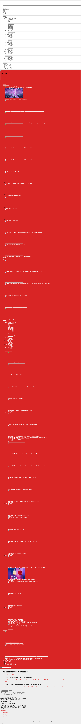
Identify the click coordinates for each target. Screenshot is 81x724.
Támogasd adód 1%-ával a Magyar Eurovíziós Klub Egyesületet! (19, 147)
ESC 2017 (10, 38)
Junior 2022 (10, 54)
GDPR (4, 718)
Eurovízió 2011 (11, 26)
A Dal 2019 (10, 46)
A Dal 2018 (10, 43)
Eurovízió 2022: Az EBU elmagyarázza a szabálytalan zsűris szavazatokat (23, 501)
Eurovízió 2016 (8, 34)
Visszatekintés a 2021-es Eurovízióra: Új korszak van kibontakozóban (22, 424)
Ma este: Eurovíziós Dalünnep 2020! (15, 374)
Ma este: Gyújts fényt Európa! (14, 362)
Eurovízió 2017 (8, 37)
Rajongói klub (8, 65)
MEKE (4, 10)
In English (5, 63)
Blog (4, 14)
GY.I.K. (6, 66)
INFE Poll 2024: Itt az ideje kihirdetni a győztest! (15, 244)
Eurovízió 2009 (11, 24)
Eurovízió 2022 (8, 53)
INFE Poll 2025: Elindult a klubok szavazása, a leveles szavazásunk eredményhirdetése (23, 232)
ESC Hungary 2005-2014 (10, 18)
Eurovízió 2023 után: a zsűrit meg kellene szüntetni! (18, 515)
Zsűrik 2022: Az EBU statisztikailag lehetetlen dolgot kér (20, 489)
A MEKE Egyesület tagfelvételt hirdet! (13, 195)
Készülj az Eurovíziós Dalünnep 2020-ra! (16, 398)
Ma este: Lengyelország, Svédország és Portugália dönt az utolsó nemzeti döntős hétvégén (24, 111)
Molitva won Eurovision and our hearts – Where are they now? (18, 659)
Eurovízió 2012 (11, 27)
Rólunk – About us (7, 64)
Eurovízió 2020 (8, 49)
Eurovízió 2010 (11, 25)
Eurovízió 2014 (11, 29)
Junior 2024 (10, 59)
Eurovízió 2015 (8, 30)
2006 (9, 20)
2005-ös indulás (11, 19)
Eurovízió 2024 (8, 58)
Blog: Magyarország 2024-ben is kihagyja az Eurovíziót (17, 319)
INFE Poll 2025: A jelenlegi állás (11, 220)
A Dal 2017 (10, 40)
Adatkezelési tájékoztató (10, 68)
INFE (4, 11)
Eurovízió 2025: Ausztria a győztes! (15, 619)
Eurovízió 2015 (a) (11, 32)
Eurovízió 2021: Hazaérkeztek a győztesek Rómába (18, 438)
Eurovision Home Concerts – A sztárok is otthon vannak (20, 410)
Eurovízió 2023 (8, 56)
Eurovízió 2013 (11, 28)
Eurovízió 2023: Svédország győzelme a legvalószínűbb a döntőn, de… (23, 541)
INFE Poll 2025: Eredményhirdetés (12, 208)
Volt (6, 17)
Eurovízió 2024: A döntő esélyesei (15, 605)
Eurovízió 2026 (6, 9)
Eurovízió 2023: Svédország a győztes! (16, 529)
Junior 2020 (10, 50)
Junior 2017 (10, 41)
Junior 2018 (10, 44)
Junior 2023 (10, 57)
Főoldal (4, 8)
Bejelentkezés (6, 717)
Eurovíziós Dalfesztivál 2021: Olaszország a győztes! (19, 439)
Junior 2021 (10, 52)
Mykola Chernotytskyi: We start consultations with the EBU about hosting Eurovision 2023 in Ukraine (26, 656)
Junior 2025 (10, 61)
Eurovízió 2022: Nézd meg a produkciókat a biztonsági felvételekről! (22, 453)
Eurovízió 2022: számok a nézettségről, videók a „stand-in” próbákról (22, 477)
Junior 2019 (10, 48)
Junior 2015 (10, 33)
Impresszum (5, 712)
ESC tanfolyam (8, 67)
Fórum (4, 12)
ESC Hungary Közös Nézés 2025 (12, 642)
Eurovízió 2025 (8, 60)
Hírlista (4, 16)
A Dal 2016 (10, 35)
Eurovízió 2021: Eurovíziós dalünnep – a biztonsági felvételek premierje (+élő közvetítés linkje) (27, 437)
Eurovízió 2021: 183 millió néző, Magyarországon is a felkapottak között (23, 436)
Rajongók (5, 715)
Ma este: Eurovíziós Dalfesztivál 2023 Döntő (17, 553)
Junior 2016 (10, 36)
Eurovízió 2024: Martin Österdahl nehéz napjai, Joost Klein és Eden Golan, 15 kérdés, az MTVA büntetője (27, 283)
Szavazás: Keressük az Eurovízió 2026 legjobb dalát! (16, 99)
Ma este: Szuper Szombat (10, 134)
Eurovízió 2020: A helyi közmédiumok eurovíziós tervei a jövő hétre (22, 386)
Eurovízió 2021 (8, 51)
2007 (9, 21)
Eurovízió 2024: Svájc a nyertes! (14, 593)
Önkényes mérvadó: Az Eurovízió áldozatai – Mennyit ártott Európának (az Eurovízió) (23, 271)
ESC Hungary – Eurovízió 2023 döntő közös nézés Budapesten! (18, 183)
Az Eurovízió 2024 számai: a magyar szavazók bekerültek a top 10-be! (22, 579)
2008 (9, 22)
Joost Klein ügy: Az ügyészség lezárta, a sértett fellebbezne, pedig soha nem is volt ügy (26, 567)
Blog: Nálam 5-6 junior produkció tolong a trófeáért (16, 307)
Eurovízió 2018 (8, 42)
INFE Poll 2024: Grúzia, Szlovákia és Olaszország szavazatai (18, 256)
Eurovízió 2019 (8, 45)
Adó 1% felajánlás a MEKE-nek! (12, 171)
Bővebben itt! (3, 710)
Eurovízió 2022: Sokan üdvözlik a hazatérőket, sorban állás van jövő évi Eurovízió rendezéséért (28, 465)
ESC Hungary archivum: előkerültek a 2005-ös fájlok (16, 295)
